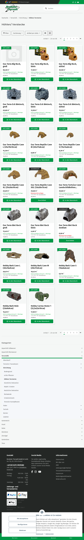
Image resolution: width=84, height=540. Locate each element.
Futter (5, 405)
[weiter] (80, 38)
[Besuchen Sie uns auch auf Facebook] (73, 2)
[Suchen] (45, 8)
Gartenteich (5, 421)
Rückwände (7, 394)
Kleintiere (5, 432)
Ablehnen (22, 530)
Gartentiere (5, 439)
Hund (3, 424)
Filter (7, 33)
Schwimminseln (9, 398)
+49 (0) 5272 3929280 (15, 465)
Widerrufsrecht (61, 479)
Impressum (39, 534)
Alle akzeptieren (22, 518)
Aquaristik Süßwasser (9, 348)
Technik (5, 409)
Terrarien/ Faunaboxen (10, 364)
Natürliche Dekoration (11, 390)
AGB (57, 465)
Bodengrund (8, 371)
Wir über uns (60, 462)
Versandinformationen (63, 471)
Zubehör (6, 417)
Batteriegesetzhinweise (63, 476)
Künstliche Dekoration (11, 383)
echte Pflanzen (9, 375)
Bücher (5, 413)
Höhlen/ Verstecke (10, 379)
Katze (3, 428)
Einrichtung (7, 368)
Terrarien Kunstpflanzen (12, 402)
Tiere (3, 443)
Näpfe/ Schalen (9, 387)
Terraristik (5, 356)
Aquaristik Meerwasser (9, 352)
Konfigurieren (22, 524)
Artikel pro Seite (32, 33)
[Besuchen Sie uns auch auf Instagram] (75, 2)
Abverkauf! (6, 360)
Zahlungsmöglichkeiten (63, 468)
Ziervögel (5, 436)
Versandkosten (14, 73)
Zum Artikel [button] (42, 200)
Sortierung (17, 33)
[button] (45, 33)
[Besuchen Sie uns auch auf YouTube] (78, 2)
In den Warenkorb (15, 79)
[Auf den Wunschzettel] (23, 49)
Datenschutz (49, 534)
